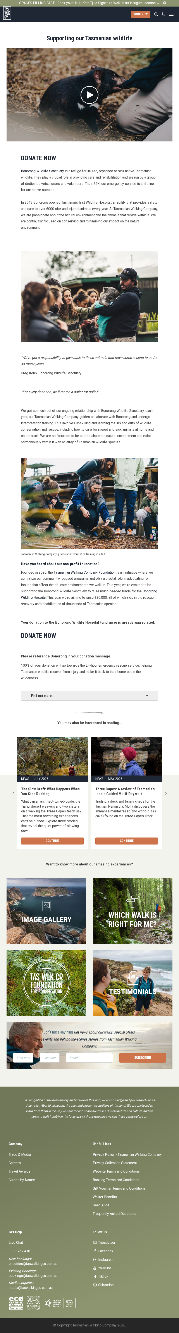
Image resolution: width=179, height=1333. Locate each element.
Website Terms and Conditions (116, 1171)
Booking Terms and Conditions (116, 1180)
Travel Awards (19, 1171)
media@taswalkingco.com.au (31, 1288)
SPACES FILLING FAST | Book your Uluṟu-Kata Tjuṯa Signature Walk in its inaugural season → (89, 3)
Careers (15, 1163)
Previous (13, 793)
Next (166, 793)
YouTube (104, 1268)
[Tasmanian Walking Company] (17, 13)
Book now (140, 14)
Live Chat (16, 1242)
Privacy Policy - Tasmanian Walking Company (127, 1154)
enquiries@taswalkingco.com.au (33, 1264)
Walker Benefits (105, 1197)
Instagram (105, 1259)
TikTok (102, 1276)
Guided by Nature (22, 1180)
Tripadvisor (106, 1242)
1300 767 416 (19, 1251)
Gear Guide (101, 1205)
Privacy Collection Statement (115, 1163)
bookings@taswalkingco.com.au (33, 1276)
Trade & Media (20, 1154)
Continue (52, 841)
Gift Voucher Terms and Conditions (119, 1188)
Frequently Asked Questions (114, 1214)
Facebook (105, 1251)
